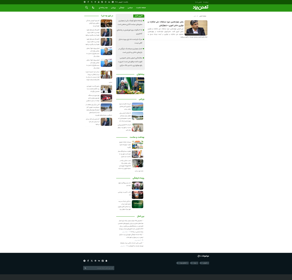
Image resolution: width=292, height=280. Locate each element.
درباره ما (205, 2)
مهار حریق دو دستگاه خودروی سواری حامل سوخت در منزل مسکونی (92, 98)
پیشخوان (140, 74)
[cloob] (99, 260)
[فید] (112, 2)
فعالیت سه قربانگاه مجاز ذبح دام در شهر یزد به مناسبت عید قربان (124, 154)
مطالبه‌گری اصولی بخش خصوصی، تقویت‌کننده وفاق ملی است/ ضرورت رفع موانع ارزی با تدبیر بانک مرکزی (130, 62)
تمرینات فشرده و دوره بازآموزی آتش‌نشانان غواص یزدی (125, 106)
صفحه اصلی (202, 16)
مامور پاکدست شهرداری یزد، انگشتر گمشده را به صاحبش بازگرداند (93, 89)
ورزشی (113, 7)
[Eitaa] (102, 2)
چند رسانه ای (103, 7)
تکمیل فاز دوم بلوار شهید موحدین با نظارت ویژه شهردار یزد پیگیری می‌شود (92, 32)
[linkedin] (109, 2)
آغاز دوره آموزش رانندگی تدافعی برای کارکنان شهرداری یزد (92, 23)
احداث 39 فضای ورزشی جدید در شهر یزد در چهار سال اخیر (124, 127)
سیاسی (130, 7)
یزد (195, 263)
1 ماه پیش (123, 246)
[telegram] (84, 2)
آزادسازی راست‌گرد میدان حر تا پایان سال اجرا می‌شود (93, 121)
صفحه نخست (141, 7)
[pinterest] (105, 2)
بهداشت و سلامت (137, 137)
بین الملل (140, 216)
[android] (106, 260)
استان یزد (183, 263)
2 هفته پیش (125, 232)
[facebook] (88, 2)
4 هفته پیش (138, 240)
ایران (205, 263)
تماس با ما (198, 2)
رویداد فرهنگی (138, 178)
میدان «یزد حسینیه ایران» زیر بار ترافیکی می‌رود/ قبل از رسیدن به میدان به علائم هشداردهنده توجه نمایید (99, 77)
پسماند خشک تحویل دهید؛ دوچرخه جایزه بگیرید (125, 144)
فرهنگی (121, 7)
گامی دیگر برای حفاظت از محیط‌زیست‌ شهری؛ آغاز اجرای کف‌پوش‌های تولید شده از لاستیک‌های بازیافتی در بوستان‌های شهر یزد (99, 110)
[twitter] (91, 2)
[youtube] (99, 2)
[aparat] (95, 2)
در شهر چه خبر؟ (107, 15)
